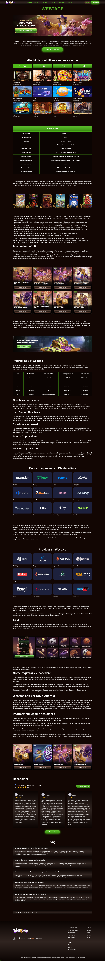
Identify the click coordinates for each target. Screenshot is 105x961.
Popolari (21, 66)
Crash (61, 66)
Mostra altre (52, 831)
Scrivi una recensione (83, 786)
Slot (81, 66)
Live (41, 66)
